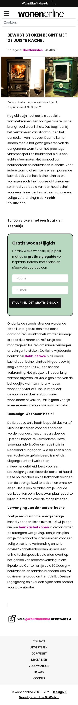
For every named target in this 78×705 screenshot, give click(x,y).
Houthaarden (33, 50)
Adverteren (39, 647)
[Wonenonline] (39, 13)
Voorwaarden (39, 665)
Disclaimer (39, 659)
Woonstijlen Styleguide (35, 3)
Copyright (39, 653)
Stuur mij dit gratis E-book (35, 302)
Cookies (39, 678)
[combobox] (39, 22)
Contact (39, 641)
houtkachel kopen (34, 527)
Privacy (39, 672)
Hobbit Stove (35, 356)
